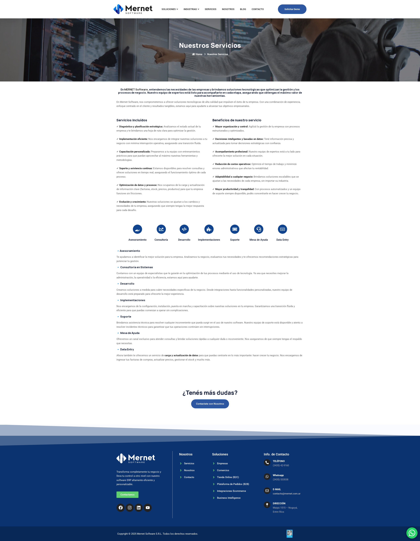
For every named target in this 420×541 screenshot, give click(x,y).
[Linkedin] (139, 508)
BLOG (243, 9)
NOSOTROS (228, 9)
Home (199, 54)
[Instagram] (130, 508)
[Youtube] (148, 508)
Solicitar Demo (292, 9)
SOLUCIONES (169, 9)
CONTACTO (258, 9)
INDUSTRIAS (190, 9)
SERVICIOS (210, 9)
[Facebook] (120, 508)
